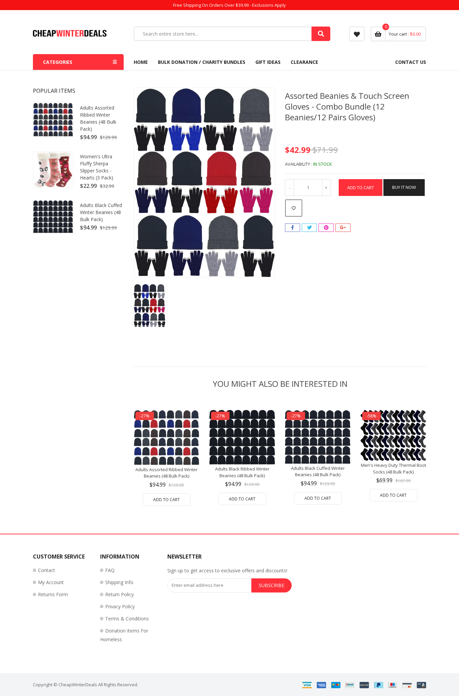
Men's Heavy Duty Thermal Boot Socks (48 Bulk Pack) (393, 468)
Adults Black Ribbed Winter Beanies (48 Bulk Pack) (242, 472)
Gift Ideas (268, 62)
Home (141, 62)
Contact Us (410, 62)
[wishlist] (357, 34)
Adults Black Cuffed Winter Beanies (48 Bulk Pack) (101, 212)
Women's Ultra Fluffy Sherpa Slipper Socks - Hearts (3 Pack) (96, 167)
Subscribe (271, 585)
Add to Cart (360, 188)
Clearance (304, 62)
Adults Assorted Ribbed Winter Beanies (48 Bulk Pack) (98, 118)
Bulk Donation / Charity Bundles (201, 62)
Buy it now (404, 187)
